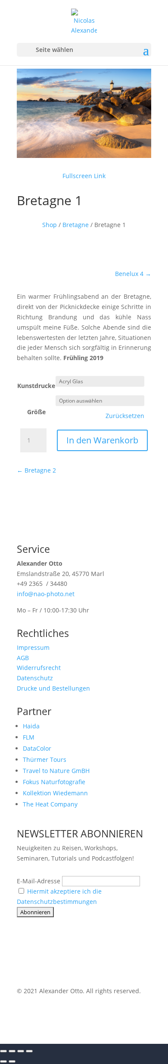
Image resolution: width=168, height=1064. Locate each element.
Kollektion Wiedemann (55, 793)
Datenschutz (35, 678)
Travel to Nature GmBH (56, 771)
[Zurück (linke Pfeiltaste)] (3, 1061)
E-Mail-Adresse (38, 881)
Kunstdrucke (36, 386)
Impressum (33, 647)
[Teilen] (20, 1051)
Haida (31, 726)
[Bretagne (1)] (84, 156)
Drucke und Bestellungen (53, 688)
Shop (49, 225)
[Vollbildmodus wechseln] (12, 1051)
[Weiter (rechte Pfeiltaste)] (12, 1061)
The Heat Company (50, 804)
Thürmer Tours (44, 759)
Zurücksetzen (125, 416)
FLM (28, 737)
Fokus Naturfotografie (54, 782)
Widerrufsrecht (39, 668)
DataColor (37, 748)
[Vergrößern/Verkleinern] (3, 1051)
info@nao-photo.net (46, 594)
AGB (23, 658)
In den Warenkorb (102, 440)
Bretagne (75, 225)
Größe (36, 412)
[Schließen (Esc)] (29, 1051)
